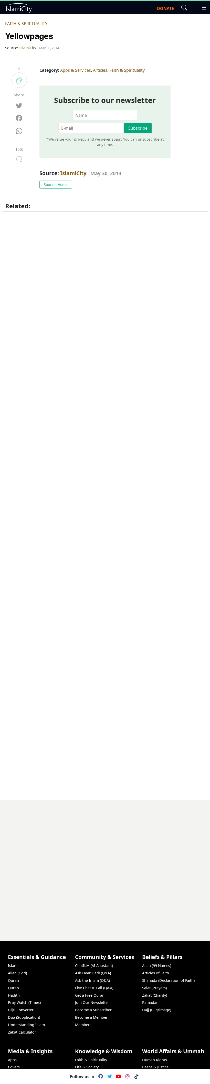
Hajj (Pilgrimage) (156, 1009)
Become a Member (91, 1017)
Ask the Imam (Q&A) (92, 980)
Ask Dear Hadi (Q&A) (93, 973)
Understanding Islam (26, 1024)
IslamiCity (74, 173)
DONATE (165, 8)
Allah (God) (17, 973)
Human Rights (154, 1059)
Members (83, 1024)
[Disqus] (105, 864)
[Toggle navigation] (202, 7)
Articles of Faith (155, 973)
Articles (100, 70)
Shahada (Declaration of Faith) (168, 980)
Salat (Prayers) (154, 987)
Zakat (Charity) (154, 995)
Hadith (14, 995)
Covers (14, 1067)
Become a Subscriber (93, 1009)
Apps (12, 1059)
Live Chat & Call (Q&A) (94, 987)
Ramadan (150, 1002)
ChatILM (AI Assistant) (94, 965)
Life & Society (87, 1067)
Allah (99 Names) (156, 965)
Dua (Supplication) (24, 1017)
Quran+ (14, 987)
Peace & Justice (155, 1067)
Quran (13, 980)
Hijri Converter (21, 1009)
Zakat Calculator (22, 1032)
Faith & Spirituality (26, 23)
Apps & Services (75, 70)
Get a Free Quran (89, 995)
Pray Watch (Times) (24, 1002)
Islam (12, 965)
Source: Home (56, 184)
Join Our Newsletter (92, 1002)
